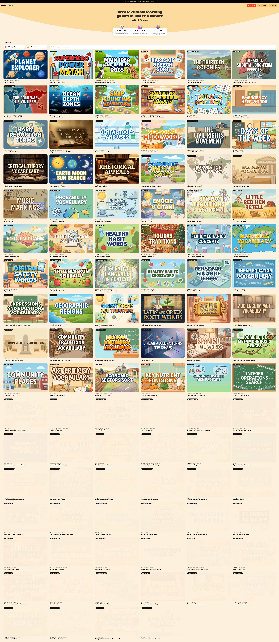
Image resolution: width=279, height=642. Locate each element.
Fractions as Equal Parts (149, 500)
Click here (148, 1)
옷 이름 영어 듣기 (101, 430)
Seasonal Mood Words (149, 152)
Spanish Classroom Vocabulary (197, 500)
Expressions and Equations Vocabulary (17, 326)
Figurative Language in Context (105, 291)
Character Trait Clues (102, 569)
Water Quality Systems (149, 534)
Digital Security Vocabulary (242, 465)
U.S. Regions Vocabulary (241, 534)
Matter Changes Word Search (197, 534)
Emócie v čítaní (146, 221)
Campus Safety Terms (194, 465)
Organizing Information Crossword (15, 604)
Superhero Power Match (58, 82)
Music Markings (9, 221)
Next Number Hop (147, 430)
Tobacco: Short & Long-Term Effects (245, 82)
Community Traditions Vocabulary (61, 360)
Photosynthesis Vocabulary (150, 639)
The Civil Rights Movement (196, 152)
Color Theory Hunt (239, 569)
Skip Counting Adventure (103, 117)
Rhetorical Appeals (101, 187)
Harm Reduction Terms (11, 152)
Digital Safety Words (11, 291)
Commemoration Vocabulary (13, 360)
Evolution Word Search (57, 500)
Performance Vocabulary (149, 604)
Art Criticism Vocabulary (58, 395)
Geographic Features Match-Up (197, 569)
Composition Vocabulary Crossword (107, 639)
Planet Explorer (9, 82)
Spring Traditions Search (195, 221)
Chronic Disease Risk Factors (196, 395)
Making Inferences (56, 430)
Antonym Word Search (57, 569)
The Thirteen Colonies (194, 82)
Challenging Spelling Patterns (14, 500)
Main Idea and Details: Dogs (105, 82)
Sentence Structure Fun (103, 534)
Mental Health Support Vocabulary (16, 430)
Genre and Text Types (11, 569)
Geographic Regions (56, 326)
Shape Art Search (55, 604)
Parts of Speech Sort (148, 82)
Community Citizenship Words (151, 187)
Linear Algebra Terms (148, 360)
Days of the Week (239, 152)
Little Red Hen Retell (240, 221)
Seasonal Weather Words (241, 604)
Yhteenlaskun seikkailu (57, 291)
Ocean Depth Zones (56, 117)
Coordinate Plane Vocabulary (151, 569)
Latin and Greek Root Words (151, 326)
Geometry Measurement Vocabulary (16, 465)
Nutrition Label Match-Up (58, 256)
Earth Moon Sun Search (57, 187)
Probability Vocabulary (57, 221)
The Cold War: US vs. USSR (13, 117)
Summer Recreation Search (104, 500)
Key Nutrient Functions (149, 395)
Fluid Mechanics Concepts (195, 256)
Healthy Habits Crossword (150, 291)
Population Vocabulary (194, 187)
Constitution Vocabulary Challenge (198, 430)
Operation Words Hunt (194, 604)
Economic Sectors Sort (103, 395)
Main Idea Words (238, 500)
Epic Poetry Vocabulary (241, 187)
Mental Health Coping (11, 256)
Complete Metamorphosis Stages (244, 360)
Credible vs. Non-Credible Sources (152, 117)
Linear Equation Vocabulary (242, 291)
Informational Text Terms (58, 465)
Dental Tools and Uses (103, 152)
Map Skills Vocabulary (240, 256)
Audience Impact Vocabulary (242, 326)
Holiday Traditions (147, 256)
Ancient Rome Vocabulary (195, 326)
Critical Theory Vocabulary (13, 187)
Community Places (10, 395)
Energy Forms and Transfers (105, 326)
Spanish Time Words (194, 360)
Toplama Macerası (193, 117)
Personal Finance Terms (195, 291)
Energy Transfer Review (103, 221)
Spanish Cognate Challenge (150, 465)
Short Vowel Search (56, 639)
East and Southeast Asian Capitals (61, 534)
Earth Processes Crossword (104, 465)
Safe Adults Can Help (102, 604)
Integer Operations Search (241, 395)
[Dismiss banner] (2, 1)
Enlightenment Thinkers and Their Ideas (63, 152)
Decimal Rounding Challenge (105, 360)
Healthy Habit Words (102, 256)
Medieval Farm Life (10, 639)
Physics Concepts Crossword (13, 534)
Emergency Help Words (241, 117)
